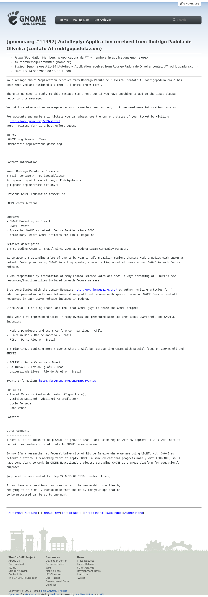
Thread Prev (51, 512)
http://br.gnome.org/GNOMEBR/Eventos (67, 380)
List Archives (102, 19)
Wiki (48, 567)
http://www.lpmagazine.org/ (96, 289)
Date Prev (15, 512)
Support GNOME (18, 571)
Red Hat (55, 594)
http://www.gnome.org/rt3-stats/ (35, 121)
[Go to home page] (33, 26)
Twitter (81, 577)
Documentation (55, 564)
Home (64, 19)
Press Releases (85, 560)
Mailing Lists (81, 19)
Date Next (31, 512)
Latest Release (85, 564)
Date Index (113, 512)
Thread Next (70, 512)
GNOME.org (191, 3)
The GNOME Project (22, 557)
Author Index (133, 512)
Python (90, 594)
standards (30, 594)
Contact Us (15, 574)
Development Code (57, 581)
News (80, 557)
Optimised (14, 594)
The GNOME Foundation (23, 577)
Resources (53, 557)
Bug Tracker (53, 577)
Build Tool (51, 584)
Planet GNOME (85, 567)
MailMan (80, 594)
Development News (89, 571)
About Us (14, 560)
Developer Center (56, 560)
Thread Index (93, 512)
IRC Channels (54, 574)
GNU (102, 594)
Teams (12, 567)
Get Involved (16, 564)
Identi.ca (82, 574)
